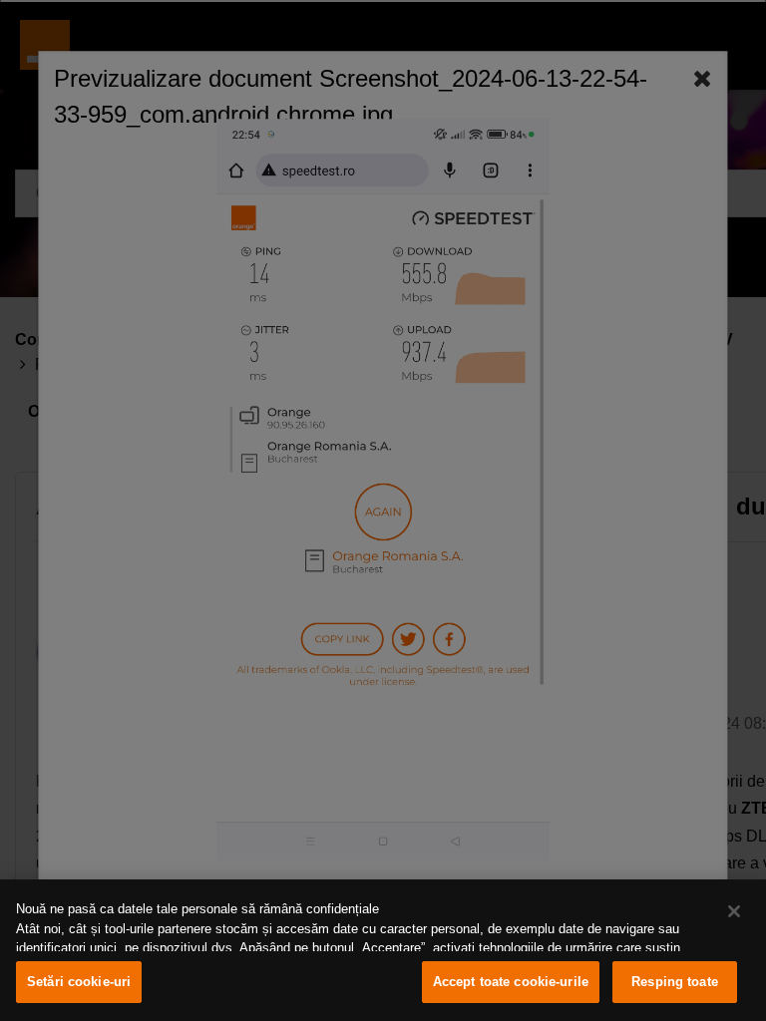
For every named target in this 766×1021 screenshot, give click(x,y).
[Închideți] (734, 911)
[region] (383, 950)
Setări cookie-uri (79, 981)
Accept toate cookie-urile (510, 981)
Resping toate (674, 981)
